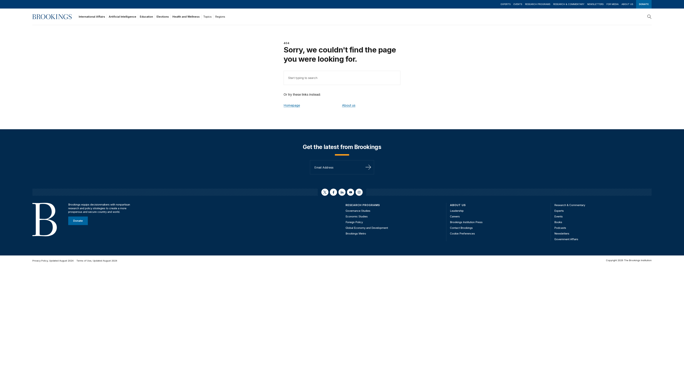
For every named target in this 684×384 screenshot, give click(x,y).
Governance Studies (358, 210)
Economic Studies (357, 216)
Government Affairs (566, 239)
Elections (163, 16)
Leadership (457, 210)
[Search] (649, 17)
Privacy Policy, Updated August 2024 (53, 260)
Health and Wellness (186, 16)
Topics (207, 16)
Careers (455, 216)
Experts (506, 4)
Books (558, 222)
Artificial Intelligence (122, 16)
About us (348, 105)
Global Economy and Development (367, 228)
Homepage (292, 105)
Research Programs (537, 4)
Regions (220, 16)
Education (146, 16)
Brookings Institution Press (466, 222)
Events (518, 4)
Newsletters (595, 4)
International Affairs (92, 16)
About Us (627, 4)
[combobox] (342, 78)
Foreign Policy (354, 222)
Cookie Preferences (462, 233)
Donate (644, 4)
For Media (613, 4)
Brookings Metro (356, 233)
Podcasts (560, 228)
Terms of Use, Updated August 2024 (96, 260)
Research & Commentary (568, 4)
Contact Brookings (461, 228)
